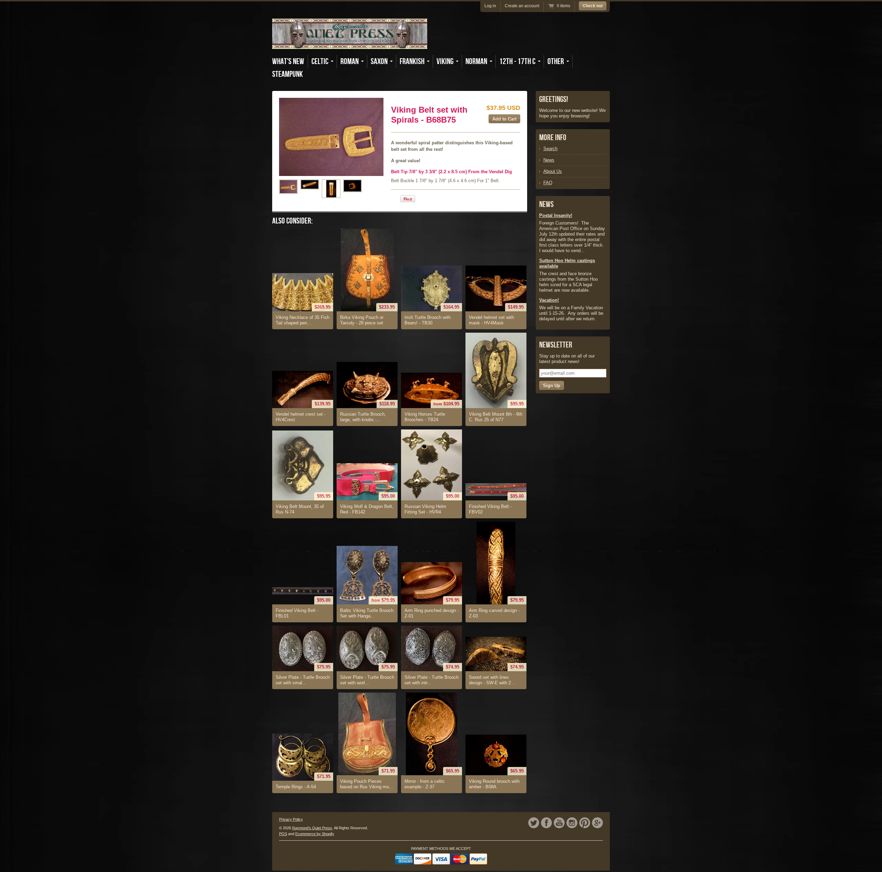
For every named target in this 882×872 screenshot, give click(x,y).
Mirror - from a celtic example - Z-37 (424, 784)
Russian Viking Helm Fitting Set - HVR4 (425, 509)
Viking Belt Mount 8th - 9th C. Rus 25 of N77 (495, 417)
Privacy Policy (291, 819)
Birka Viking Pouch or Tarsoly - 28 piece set (361, 320)
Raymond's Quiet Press (312, 828)
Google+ (597, 822)
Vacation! (549, 300)
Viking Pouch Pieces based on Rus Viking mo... (366, 784)
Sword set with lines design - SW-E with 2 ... (492, 680)
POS (283, 834)
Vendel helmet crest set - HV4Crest (301, 417)
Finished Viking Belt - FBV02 (490, 509)
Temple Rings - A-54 (296, 786)
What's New (288, 61)
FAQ (547, 182)
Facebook (546, 822)
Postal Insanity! (555, 215)
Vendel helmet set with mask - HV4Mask (491, 320)
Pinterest (584, 822)
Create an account (522, 5)
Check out (593, 5)
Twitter (533, 822)
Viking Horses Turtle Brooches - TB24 (424, 417)
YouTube (559, 822)
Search (550, 148)
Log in (490, 5)
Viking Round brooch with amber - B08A (494, 784)
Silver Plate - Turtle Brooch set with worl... (367, 680)
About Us (552, 171)
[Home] (349, 44)
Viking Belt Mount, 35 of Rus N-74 (300, 509)
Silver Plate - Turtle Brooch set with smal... (303, 680)
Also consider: (292, 221)
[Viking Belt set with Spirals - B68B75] (288, 186)
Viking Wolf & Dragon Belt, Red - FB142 (366, 509)
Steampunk (287, 74)
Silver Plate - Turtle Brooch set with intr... (431, 680)
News (548, 160)
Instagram (571, 822)
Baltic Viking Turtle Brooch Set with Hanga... (366, 613)
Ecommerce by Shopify (314, 834)
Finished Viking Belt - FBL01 (297, 613)
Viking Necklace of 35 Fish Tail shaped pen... (302, 320)
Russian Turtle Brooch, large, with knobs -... (363, 417)
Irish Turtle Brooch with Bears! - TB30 (427, 320)
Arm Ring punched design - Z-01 (431, 613)
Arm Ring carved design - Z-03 (494, 613)
